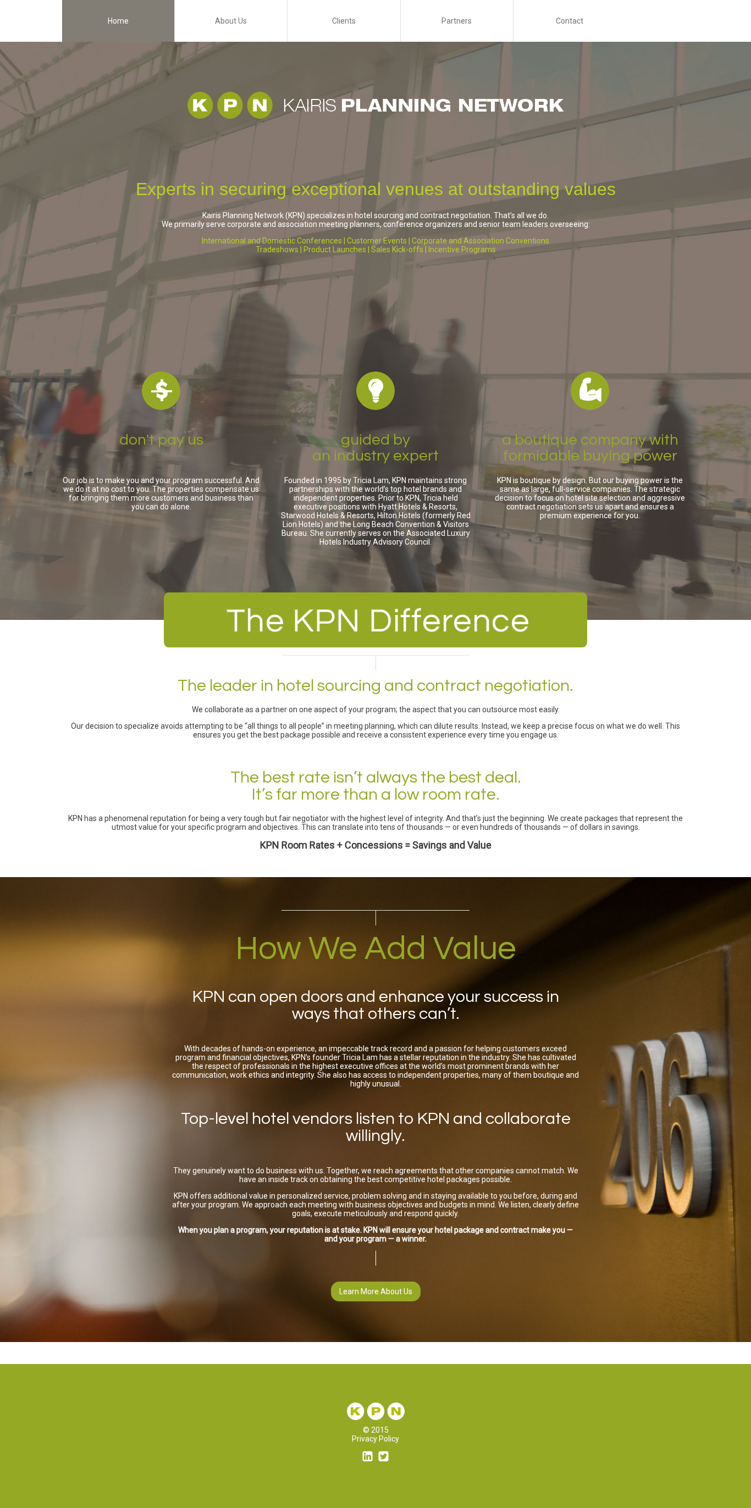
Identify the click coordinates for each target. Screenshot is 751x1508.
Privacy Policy (375, 1438)
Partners (456, 20)
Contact (569, 20)
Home (118, 20)
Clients (344, 20)
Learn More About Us (375, 1291)
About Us (231, 20)
